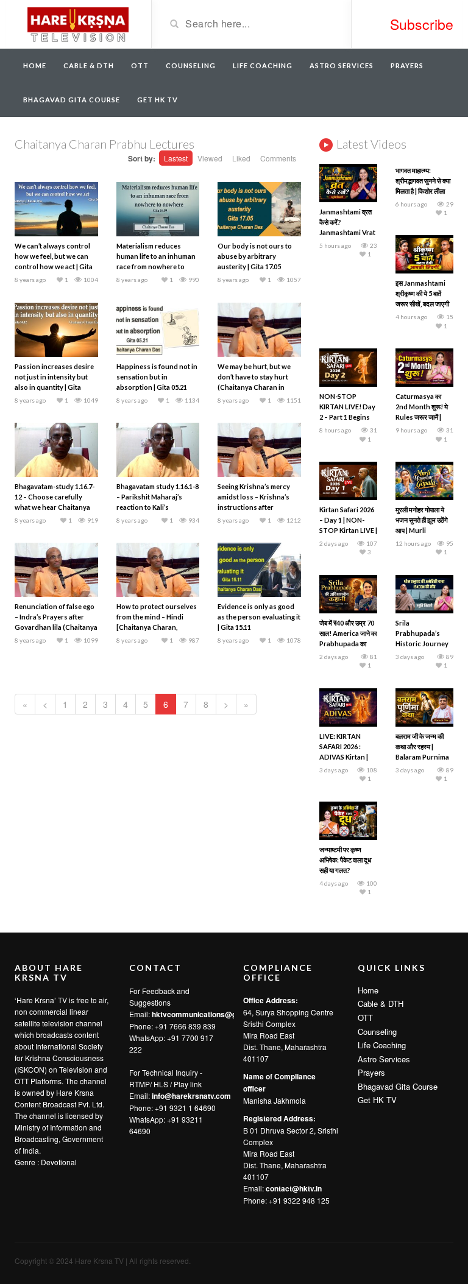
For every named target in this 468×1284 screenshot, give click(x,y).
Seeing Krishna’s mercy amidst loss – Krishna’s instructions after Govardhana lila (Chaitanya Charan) (254, 507)
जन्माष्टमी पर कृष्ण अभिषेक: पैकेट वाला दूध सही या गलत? (345, 859)
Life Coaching (262, 65)
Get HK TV (157, 100)
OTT (140, 65)
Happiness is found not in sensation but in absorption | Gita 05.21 (156, 376)
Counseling (191, 65)
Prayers (407, 65)
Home (34, 65)
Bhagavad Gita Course (71, 100)
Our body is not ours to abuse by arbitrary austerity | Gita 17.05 (255, 256)
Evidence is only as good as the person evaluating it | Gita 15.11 (259, 616)
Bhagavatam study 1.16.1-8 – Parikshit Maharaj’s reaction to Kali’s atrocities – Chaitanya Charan (157, 507)
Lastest (176, 158)
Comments (278, 158)
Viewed (209, 158)
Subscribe (421, 24)
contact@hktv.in (294, 1188)
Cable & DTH (88, 65)
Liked (241, 158)
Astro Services (342, 65)
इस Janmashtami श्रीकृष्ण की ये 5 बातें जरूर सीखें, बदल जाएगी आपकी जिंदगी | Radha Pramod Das (423, 303)
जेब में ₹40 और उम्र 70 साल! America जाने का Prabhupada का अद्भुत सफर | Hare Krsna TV (348, 643)
